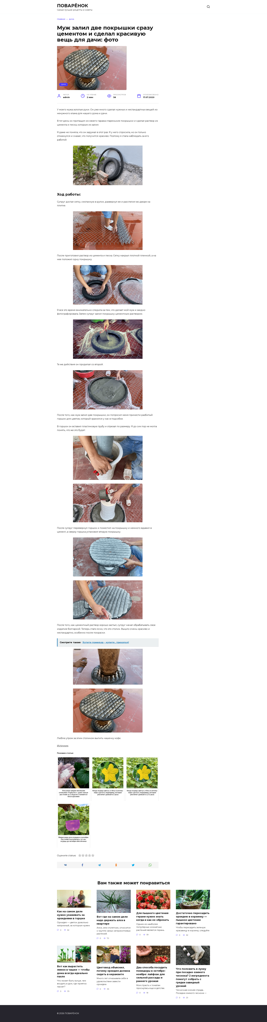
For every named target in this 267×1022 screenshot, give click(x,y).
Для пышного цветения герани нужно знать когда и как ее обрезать (152, 916)
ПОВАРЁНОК (72, 5)
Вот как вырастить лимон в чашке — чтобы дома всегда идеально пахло (73, 971)
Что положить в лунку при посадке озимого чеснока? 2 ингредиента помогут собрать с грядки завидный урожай (192, 977)
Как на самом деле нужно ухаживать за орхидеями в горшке (71, 915)
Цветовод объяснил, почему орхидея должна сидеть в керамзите (113, 971)
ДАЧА (63, 84)
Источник (62, 745)
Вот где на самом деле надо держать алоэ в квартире (112, 920)
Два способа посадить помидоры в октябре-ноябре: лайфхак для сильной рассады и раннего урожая (151, 974)
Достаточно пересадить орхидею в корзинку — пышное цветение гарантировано (192, 918)
